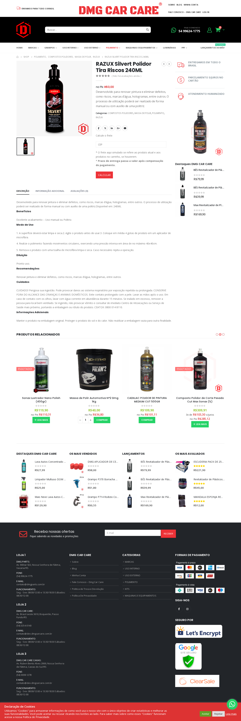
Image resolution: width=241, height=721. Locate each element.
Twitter (105, 128)
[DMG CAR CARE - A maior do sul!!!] (23, 30)
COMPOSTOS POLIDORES (120, 113)
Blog (179, 4)
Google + (118, 128)
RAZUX (99, 117)
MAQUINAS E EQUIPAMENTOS (140, 47)
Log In (206, 12)
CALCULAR (104, 175)
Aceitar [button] (205, 713)
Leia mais (42, 419)
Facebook (98, 128)
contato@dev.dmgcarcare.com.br (34, 633)
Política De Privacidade (84, 595)
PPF (183, 47)
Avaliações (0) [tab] (79, 190)
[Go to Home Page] (17, 57)
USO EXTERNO (91, 47)
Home (19, 47)
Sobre (171, 4)
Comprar (102, 419)
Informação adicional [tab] (49, 190)
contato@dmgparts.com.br (30, 584)
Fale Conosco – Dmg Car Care (184, 12)
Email (125, 128)
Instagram (187, 609)
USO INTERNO (69, 47)
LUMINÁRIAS (169, 47)
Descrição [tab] (22, 190)
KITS (127, 589)
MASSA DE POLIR (142, 113)
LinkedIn (112, 128)
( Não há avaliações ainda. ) (126, 75)
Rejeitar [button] (218, 713)
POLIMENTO (112, 47)
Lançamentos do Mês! (213, 46)
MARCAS (32, 47)
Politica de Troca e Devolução (88, 589)
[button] (217, 334)
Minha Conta (191, 4)
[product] (182, 174)
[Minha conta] (209, 29)
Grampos (49, 47)
